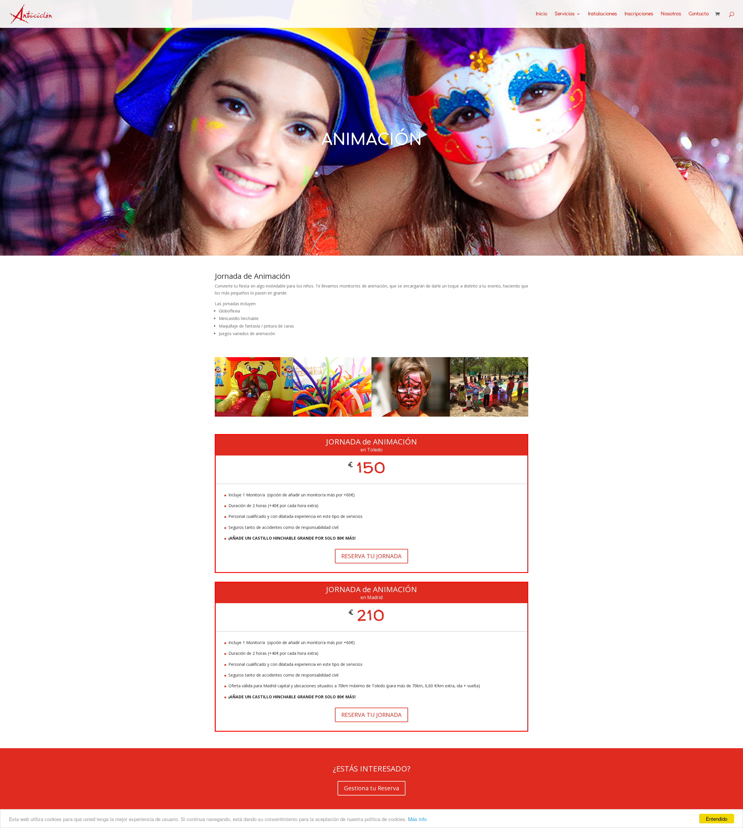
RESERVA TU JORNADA (371, 556)
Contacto (698, 14)
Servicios (564, 14)
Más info (417, 818)
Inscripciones (638, 14)
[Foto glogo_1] (332, 415)
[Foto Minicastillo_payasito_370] (254, 415)
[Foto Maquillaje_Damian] (411, 415)
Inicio (541, 14)
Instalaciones (602, 14)
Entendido (716, 818)
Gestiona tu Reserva (371, 788)
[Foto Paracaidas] (489, 415)
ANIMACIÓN (371, 140)
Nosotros (671, 14)
